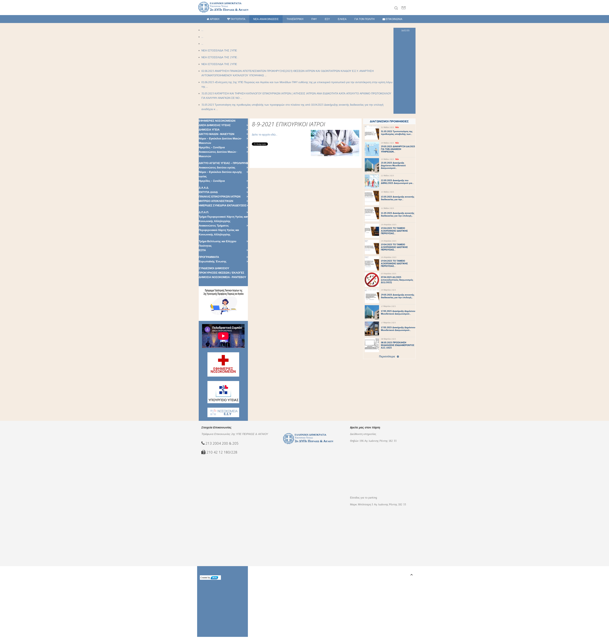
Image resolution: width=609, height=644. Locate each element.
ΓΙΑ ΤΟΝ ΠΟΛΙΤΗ (364, 19)
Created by (205, 577)
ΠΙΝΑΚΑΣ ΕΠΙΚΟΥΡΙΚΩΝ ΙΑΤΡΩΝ (219, 196)
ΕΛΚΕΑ (342, 19)
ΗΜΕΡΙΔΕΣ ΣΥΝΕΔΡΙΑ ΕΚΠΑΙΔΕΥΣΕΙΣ (222, 205)
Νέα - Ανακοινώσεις (209, 630)
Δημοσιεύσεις (206, 603)
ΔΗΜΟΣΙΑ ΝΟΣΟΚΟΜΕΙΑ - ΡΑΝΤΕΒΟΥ (222, 277)
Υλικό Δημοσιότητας (210, 614)
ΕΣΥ (327, 19)
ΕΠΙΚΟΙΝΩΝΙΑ (393, 19)
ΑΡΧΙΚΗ (214, 19)
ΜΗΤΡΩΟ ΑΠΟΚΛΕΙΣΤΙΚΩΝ (216, 201)
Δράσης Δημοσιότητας (211, 610)
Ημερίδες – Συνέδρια (212, 147)
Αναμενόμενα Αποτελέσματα (215, 583)
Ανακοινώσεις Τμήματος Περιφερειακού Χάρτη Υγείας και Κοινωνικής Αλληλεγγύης (219, 230)
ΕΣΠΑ (202, 250)
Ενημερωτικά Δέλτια (210, 619)
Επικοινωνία (205, 634)
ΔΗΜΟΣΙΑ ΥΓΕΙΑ (209, 129)
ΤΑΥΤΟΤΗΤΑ (237, 19)
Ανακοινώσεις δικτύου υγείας (217, 167)
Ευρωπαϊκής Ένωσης (212, 261)
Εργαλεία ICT (205, 599)
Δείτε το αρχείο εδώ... (264, 134)
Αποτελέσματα (206, 594)
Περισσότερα (387, 356)
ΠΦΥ (314, 19)
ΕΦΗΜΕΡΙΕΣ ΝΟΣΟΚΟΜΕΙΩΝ (217, 120)
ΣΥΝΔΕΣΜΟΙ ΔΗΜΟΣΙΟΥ (214, 268)
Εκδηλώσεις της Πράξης (212, 623)
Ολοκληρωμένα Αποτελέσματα (216, 590)
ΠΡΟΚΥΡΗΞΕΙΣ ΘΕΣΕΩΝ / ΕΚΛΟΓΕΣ (221, 272)
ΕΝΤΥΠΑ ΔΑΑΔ (208, 192)
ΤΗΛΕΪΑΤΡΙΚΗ (295, 19)
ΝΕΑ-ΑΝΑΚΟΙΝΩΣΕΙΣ (266, 19)
